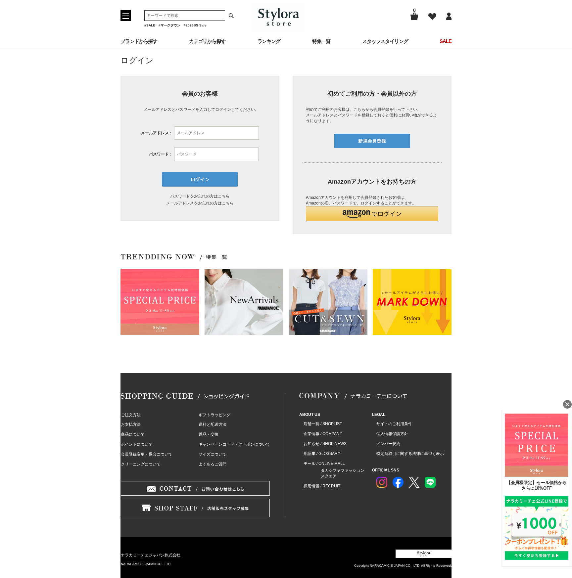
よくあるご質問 (212, 464)
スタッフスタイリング (385, 41)
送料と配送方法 (212, 424)
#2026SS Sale (195, 25)
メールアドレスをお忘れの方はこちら (200, 203)
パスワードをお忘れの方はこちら (200, 196)
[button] (372, 213)
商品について (133, 434)
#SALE (149, 25)
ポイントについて (137, 444)
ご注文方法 (131, 415)
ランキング (269, 41)
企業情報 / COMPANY (323, 433)
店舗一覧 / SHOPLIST (323, 424)
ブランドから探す (138, 41)
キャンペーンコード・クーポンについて (234, 444)
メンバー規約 (388, 443)
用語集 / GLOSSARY (322, 453)
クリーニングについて (141, 464)
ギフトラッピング (214, 415)
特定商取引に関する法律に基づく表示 (410, 453)
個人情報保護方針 (392, 433)
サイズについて (212, 454)
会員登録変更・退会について (146, 454)
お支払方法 (131, 424)
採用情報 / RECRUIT (322, 486)
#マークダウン (169, 25)
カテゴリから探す (207, 41)
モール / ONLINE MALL (324, 463)
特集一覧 (321, 41)
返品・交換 (208, 434)
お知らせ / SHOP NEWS (325, 443)
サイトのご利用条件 (394, 424)
